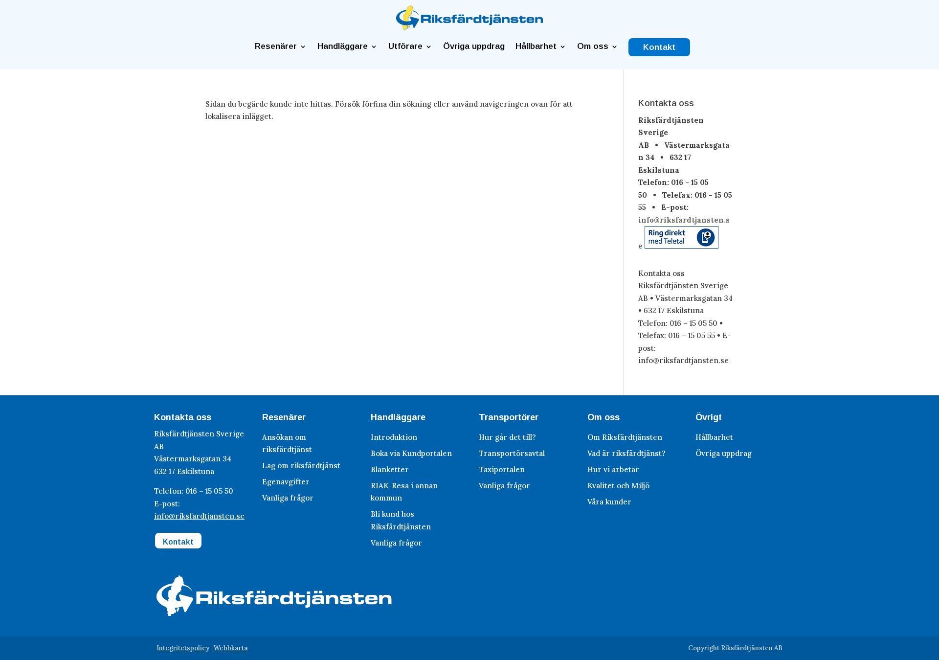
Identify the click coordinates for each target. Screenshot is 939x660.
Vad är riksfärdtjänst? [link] (626, 453)
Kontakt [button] (178, 542)
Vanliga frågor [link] (287, 497)
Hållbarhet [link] (536, 46)
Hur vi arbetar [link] (613, 469)
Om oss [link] (592, 46)
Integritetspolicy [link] (182, 648)
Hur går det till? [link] (507, 437)
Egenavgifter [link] (286, 481)
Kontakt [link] (659, 47)
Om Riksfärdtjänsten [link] (624, 437)
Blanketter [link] (390, 469)
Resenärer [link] (276, 46)
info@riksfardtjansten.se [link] (199, 516)
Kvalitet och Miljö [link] (618, 485)
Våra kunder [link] (609, 501)
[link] (469, 27)
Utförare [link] (405, 46)
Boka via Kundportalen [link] (411, 453)
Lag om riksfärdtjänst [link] (301, 465)
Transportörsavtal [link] (512, 453)
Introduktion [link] (394, 437)
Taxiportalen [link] (502, 469)
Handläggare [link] (342, 46)
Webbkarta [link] (231, 648)
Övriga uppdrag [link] (474, 46)
